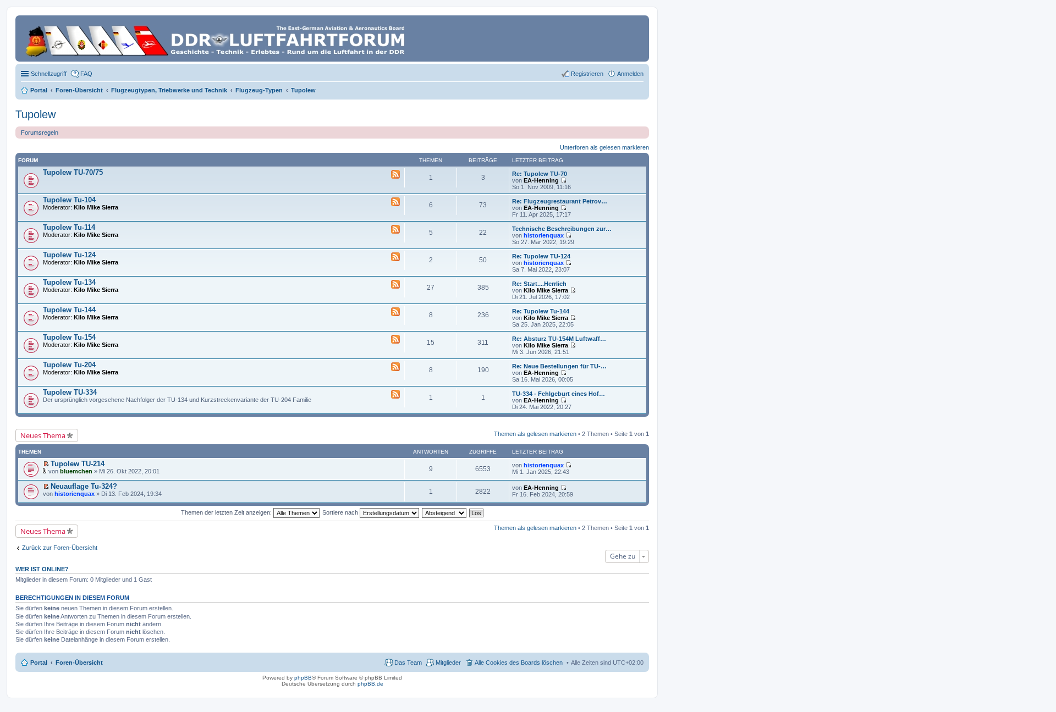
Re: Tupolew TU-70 (539, 173)
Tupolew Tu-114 (69, 227)
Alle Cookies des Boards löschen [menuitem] (519, 662)
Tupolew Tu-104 (69, 200)
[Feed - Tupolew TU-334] (395, 395)
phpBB (303, 678)
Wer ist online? (42, 569)
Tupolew (35, 114)
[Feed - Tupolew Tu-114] (395, 230)
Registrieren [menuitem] (587, 73)
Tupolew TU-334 (70, 392)
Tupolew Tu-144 (69, 310)
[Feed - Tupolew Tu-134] (395, 285)
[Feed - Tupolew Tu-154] (395, 340)
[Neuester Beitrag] (563, 180)
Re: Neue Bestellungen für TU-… (559, 366)
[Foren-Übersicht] (217, 38)
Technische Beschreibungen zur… (562, 228)
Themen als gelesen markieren (535, 433)
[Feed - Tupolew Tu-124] (395, 257)
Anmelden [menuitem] (630, 73)
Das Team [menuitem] (408, 662)
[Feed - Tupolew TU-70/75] (395, 175)
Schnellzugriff (49, 73)
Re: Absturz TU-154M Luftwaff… (559, 338)
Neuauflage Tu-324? (84, 486)
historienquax (544, 235)
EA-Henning (541, 180)
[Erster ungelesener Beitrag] (46, 464)
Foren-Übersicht (79, 662)
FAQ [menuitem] (86, 73)
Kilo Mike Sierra (96, 207)
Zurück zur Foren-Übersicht (59, 547)
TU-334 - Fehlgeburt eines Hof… (558, 393)
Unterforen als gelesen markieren (604, 147)
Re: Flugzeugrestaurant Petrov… (559, 201)
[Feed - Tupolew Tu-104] (395, 202)
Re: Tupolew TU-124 (541, 256)
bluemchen (76, 471)
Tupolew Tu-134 (69, 282)
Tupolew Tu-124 (69, 255)
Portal (38, 90)
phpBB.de (370, 684)
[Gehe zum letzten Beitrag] (568, 465)
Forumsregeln (39, 132)
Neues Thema (42, 435)
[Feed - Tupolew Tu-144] (395, 312)
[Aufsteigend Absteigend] (445, 512)
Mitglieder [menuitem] (448, 662)
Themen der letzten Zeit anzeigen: (227, 512)
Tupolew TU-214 (78, 464)
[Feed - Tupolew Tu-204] (395, 367)
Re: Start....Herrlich (539, 283)
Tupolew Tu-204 (69, 365)
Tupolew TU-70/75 (73, 172)
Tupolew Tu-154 (69, 337)
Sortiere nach (341, 512)
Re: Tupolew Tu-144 (540, 311)
